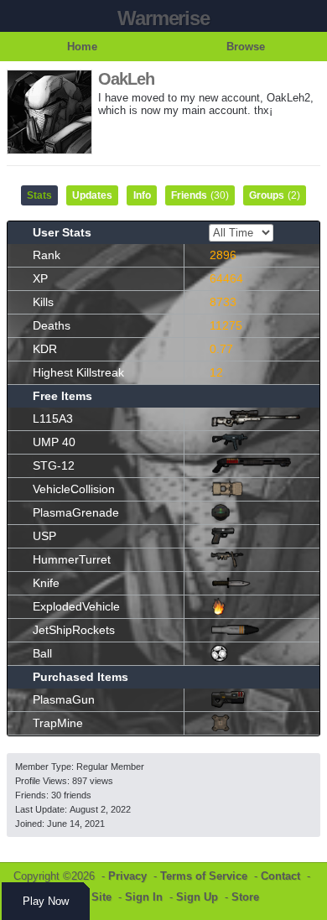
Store (245, 897)
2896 (223, 255)
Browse (245, 46)
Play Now (46, 901)
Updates (92, 195)
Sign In (144, 897)
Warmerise (163, 18)
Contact (280, 876)
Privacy (127, 876)
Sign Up (197, 897)
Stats (39, 195)
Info (142, 195)
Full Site (90, 897)
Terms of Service (203, 876)
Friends (200, 195)
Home (82, 46)
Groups (274, 195)
